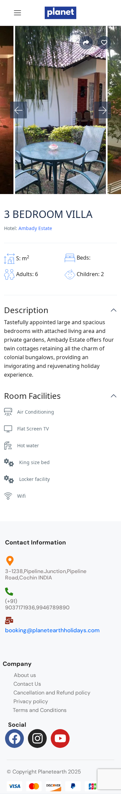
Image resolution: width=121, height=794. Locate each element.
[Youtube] (60, 738)
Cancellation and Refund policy (51, 692)
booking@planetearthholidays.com (52, 630)
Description (26, 310)
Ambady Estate (35, 228)
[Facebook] (14, 738)
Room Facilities (32, 396)
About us (25, 675)
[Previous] (18, 110)
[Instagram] (37, 738)
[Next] (102, 110)
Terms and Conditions (40, 710)
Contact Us (27, 683)
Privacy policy (30, 701)
